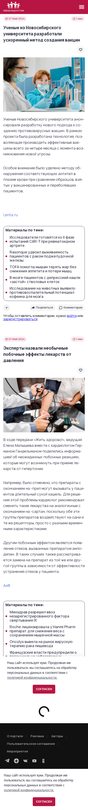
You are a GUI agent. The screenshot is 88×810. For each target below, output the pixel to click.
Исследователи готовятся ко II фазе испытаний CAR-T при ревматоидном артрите (42, 241)
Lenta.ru (10, 214)
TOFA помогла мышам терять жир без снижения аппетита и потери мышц (43, 269)
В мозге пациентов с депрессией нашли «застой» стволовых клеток (45, 280)
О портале (15, 736)
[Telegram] (7, 760)
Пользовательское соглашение (31, 744)
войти (72, 315)
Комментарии (73, 307)
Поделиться (44, 307)
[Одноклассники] (43, 760)
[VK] (25, 760)
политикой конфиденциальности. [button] (29, 790)
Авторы (57, 736)
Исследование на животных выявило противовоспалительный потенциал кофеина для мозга (42, 292)
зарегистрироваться (20, 319)
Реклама (37, 736)
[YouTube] (34, 760)
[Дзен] (16, 760)
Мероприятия (17, 751)
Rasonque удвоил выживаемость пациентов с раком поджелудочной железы (41, 256)
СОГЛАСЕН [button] (44, 801)
